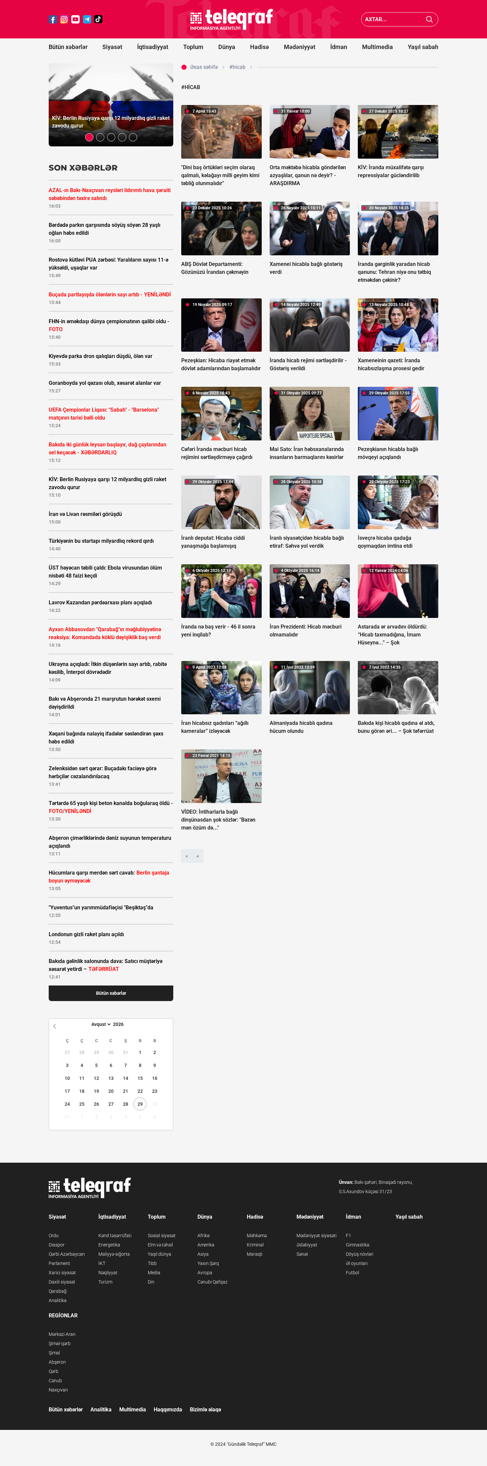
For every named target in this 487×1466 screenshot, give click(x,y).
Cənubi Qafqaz (212, 1282)
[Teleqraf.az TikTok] (98, 19)
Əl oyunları (357, 1263)
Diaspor (57, 1244)
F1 (348, 1235)
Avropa (204, 1272)
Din (151, 1282)
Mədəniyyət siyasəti (317, 1235)
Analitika (58, 1300)
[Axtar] (429, 19)
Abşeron (57, 1362)
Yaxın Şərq (208, 1263)
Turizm (105, 1282)
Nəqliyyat (108, 1272)
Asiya (203, 1254)
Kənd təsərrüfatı (115, 1235)
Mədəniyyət (299, 46)
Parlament (59, 1263)
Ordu (54, 1235)
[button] (89, 137)
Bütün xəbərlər (68, 46)
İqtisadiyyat (152, 46)
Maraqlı (254, 1254)
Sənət (302, 1254)
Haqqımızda (168, 1409)
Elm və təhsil (160, 1244)
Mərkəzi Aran (62, 1334)
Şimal (54, 1352)
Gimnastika (357, 1244)
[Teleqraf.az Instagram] (64, 19)
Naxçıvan (58, 1389)
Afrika (203, 1235)
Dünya (226, 46)
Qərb (53, 1371)
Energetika (109, 1244)
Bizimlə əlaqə (205, 1409)
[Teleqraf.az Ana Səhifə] (231, 19)
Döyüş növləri (359, 1254)
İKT (101, 1263)
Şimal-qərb (60, 1343)
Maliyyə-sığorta (114, 1254)
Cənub (55, 1380)
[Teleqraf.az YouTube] (75, 19)
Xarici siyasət (62, 1272)
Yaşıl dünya (159, 1254)
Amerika (205, 1244)
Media (154, 1272)
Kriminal (255, 1244)
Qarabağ (58, 1291)
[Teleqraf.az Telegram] (87, 19)
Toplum (193, 46)
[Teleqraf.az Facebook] (53, 19)
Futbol (352, 1272)
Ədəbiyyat (307, 1244)
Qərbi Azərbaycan (67, 1254)
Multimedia (377, 46)
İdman (338, 46)
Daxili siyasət (62, 1282)
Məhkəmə (257, 1235)
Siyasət (112, 46)
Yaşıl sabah (423, 46)
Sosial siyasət (162, 1235)
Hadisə (259, 46)
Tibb (152, 1263)
